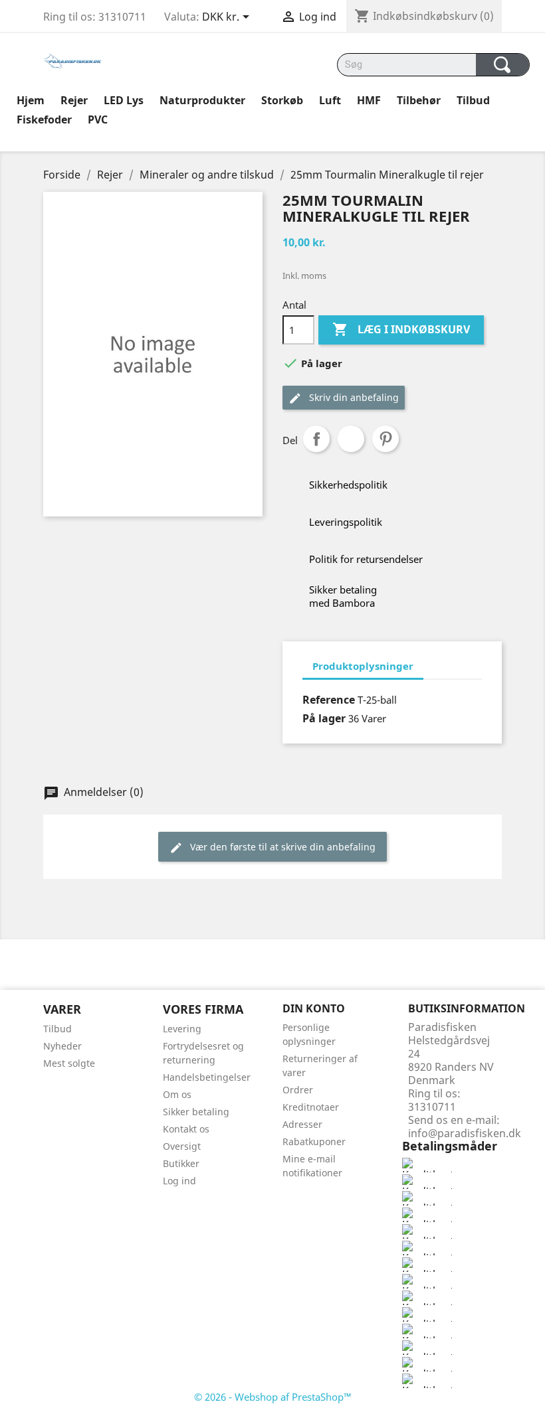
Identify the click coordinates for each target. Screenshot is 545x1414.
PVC (98, 119)
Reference (328, 699)
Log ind (179, 1180)
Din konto (313, 1008)
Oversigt (182, 1146)
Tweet (351, 439)
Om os (177, 1094)
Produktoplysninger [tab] (362, 665)
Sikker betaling (196, 1111)
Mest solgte (69, 1063)
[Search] (503, 65)
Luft (330, 100)
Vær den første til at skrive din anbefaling (281, 846)
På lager (324, 718)
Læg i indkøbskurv (401, 329)
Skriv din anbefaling (352, 397)
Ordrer (297, 1089)
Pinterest (385, 439)
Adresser (302, 1124)
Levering (182, 1028)
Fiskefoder (44, 119)
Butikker (181, 1163)
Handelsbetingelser (207, 1077)
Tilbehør (419, 100)
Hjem (31, 100)
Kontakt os (186, 1129)
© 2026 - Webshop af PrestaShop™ (273, 1396)
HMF (369, 100)
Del (316, 439)
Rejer (74, 100)
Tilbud (473, 100)
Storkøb (282, 100)
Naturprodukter (202, 100)
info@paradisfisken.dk (464, 1133)
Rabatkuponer (314, 1141)
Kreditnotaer (310, 1107)
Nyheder (62, 1046)
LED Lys (124, 100)
